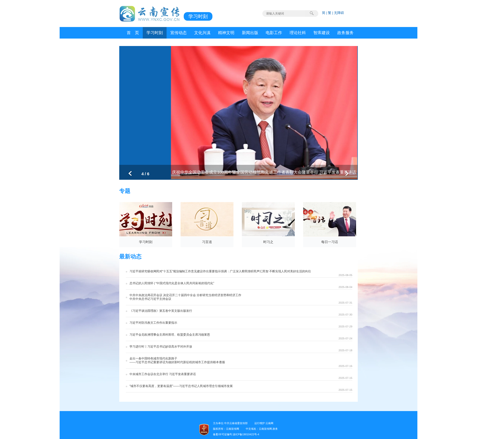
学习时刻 (154, 32)
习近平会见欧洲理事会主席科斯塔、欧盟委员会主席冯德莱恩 (169, 334)
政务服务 (345, 32)
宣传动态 (178, 32)
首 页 (133, 32)
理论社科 (298, 32)
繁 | (330, 13)
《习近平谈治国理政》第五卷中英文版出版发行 (160, 310)
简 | (324, 13)
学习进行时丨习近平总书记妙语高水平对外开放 (160, 346)
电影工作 (274, 32)
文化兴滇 (202, 32)
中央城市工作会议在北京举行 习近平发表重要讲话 (162, 374)
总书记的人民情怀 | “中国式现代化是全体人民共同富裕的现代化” (171, 283)
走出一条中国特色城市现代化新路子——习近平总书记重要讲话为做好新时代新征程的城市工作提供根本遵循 (177, 360)
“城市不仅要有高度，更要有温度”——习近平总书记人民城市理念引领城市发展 (181, 386)
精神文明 (226, 32)
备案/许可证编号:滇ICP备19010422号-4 (236, 434)
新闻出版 (250, 32)
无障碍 (339, 13)
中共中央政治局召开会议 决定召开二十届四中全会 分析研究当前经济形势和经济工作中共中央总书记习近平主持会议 (185, 297)
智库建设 (321, 32)
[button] (130, 173)
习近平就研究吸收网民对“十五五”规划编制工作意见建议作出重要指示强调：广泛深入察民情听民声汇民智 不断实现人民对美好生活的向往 (220, 271)
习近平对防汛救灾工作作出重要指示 (153, 322)
